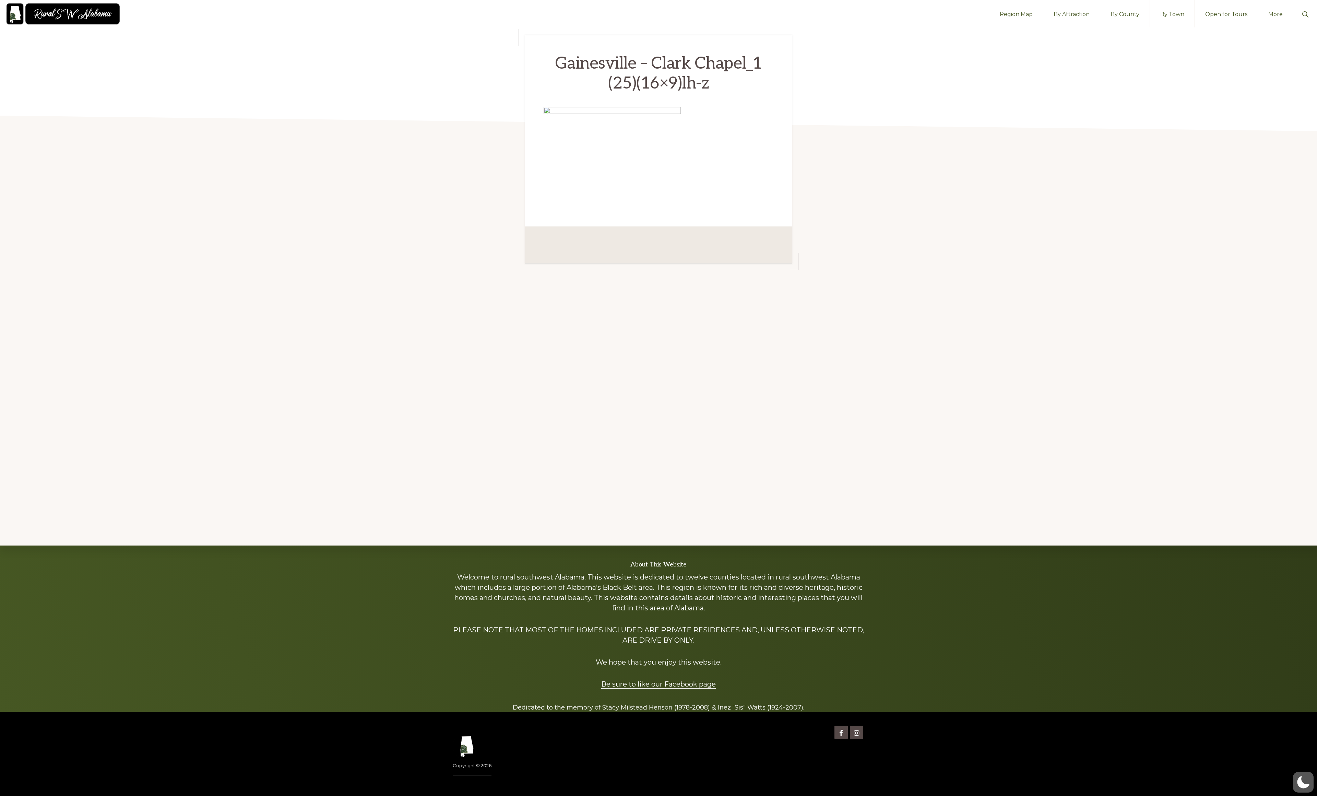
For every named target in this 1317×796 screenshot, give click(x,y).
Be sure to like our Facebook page (658, 684)
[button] (1305, 13)
